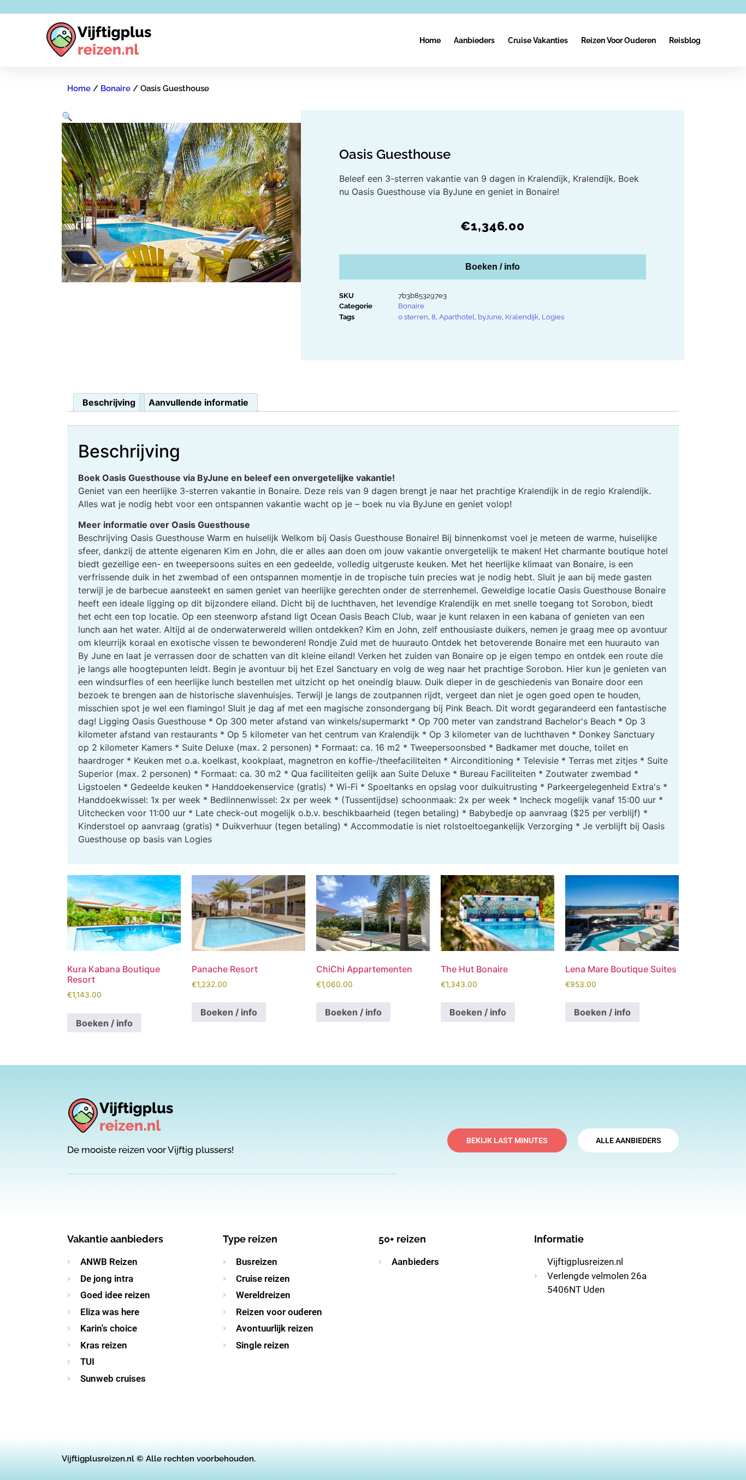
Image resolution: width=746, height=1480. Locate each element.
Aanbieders (474, 40)
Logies (553, 317)
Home (430, 40)
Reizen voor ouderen (618, 40)
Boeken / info (492, 266)
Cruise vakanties (538, 40)
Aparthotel (457, 317)
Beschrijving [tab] (108, 402)
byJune (490, 317)
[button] (67, 116)
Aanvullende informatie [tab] (198, 402)
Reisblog (685, 40)
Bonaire (115, 88)
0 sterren (413, 317)
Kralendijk (521, 317)
